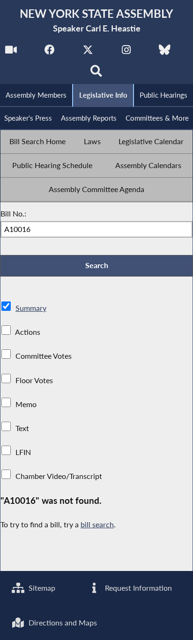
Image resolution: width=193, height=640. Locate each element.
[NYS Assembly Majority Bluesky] (164, 52)
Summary (30, 307)
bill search (97, 524)
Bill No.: (13, 213)
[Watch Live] (11, 52)
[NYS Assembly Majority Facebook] (49, 52)
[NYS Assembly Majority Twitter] (87, 52)
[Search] (96, 73)
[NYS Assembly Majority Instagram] (126, 52)
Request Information (137, 587)
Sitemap (41, 587)
